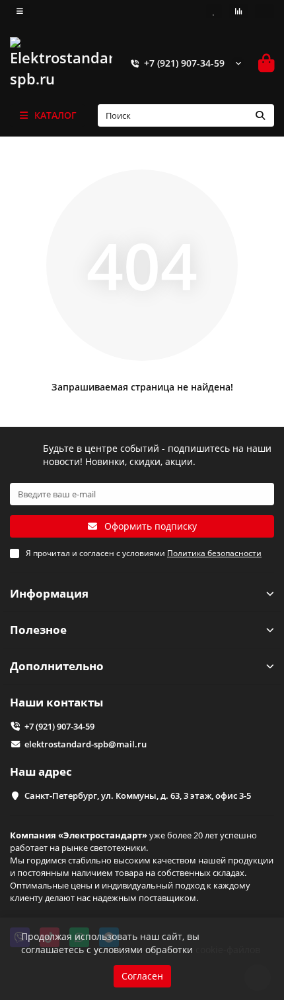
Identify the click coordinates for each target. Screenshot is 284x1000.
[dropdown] (20, 11)
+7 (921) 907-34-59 (184, 63)
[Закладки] (214, 11)
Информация (49, 593)
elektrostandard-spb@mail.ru (85, 744)
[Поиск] (260, 115)
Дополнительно (57, 665)
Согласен (142, 976)
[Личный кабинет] (264, 11)
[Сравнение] (238, 11)
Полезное (38, 629)
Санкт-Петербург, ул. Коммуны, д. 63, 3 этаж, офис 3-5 (137, 795)
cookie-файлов (227, 949)
